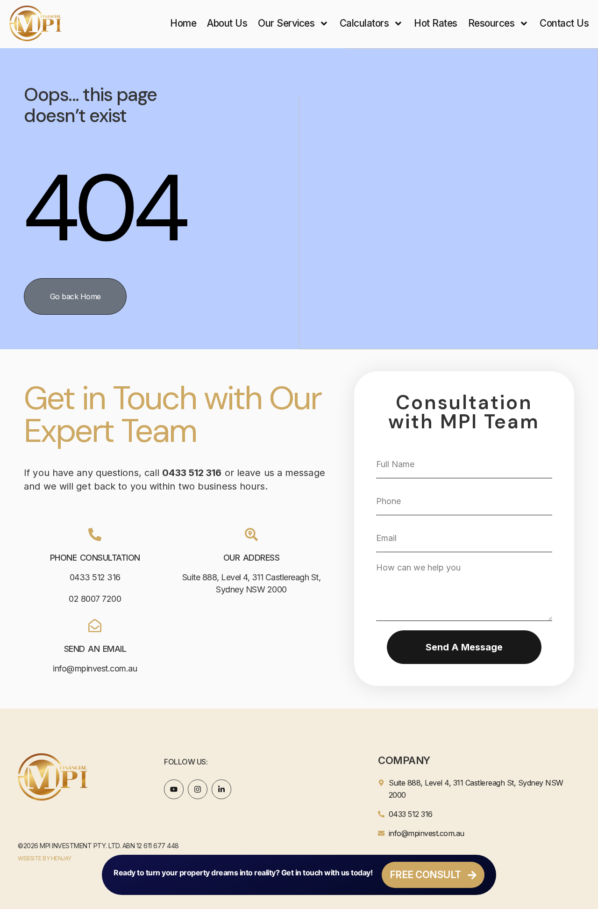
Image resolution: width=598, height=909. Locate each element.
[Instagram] (197, 789)
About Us (227, 23)
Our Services (286, 23)
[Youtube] (174, 789)
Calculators (364, 23)
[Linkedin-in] (221, 789)
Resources (491, 23)
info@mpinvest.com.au (95, 668)
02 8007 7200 (95, 599)
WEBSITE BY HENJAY (44, 858)
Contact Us (564, 23)
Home (183, 23)
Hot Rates (435, 23)
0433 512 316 (95, 577)
